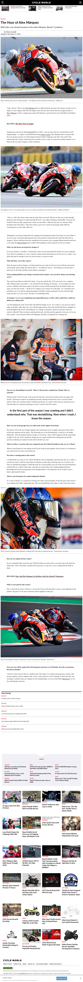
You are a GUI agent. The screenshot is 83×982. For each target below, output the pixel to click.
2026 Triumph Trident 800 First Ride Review (16, 781)
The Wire (7, 764)
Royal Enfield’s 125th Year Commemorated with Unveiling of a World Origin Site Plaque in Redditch (51, 863)
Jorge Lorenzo (45, 134)
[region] (41, 978)
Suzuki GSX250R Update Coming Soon (65, 767)
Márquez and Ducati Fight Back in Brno (12, 729)
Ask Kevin (25, 944)
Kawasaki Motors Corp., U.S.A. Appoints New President (14, 774)
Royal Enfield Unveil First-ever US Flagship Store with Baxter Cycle (30, 834)
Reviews (7, 778)
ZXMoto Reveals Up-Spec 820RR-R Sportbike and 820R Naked (41, 767)
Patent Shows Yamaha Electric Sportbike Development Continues (70, 947)
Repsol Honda (22, 243)
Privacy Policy (7, 964)
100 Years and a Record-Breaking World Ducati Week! (15, 767)
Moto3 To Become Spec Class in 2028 (12, 706)
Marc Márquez (12, 113)
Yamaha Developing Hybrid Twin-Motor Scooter (40, 774)
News (31, 771)
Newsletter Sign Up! (55, 964)
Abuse (24, 964)
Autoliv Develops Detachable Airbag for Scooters (10, 945)
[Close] (80, 978)
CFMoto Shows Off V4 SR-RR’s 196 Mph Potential (30, 863)
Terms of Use (17, 964)
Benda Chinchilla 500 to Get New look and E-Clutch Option (30, 893)
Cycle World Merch (42, 964)
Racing (3, 19)
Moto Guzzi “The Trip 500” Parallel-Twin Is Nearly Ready (66, 779)
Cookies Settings (8, 968)
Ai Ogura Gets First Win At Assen (11, 698)
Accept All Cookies (61, 978)
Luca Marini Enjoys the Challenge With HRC (14, 713)
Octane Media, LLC (23, 973)
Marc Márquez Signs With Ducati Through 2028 (15, 721)
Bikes (31, 764)
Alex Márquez (30, 108)
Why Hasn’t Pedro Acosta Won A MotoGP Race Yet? (51, 921)
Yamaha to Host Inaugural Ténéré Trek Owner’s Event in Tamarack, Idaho (71, 893)
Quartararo (65, 679)
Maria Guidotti (11, 32)
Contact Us (31, 964)
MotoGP (31, 132)
